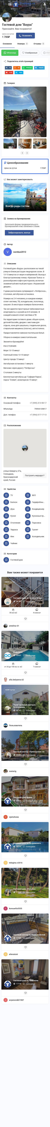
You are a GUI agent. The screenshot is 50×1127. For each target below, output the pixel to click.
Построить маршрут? (34, 475)
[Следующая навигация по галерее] (27, 153)
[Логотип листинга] (7, 17)
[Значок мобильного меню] (10, 4)
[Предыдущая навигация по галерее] (22, 153)
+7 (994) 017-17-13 (38, 415)
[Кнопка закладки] (25, 619)
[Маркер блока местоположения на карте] (25, 448)
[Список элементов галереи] (10, 143)
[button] (8, 68)
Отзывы (39, 44)
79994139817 (40, 409)
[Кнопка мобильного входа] (45, 4)
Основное (7, 44)
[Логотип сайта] (24, 4)
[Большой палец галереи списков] (25, 112)
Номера (22, 44)
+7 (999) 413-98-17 (38, 403)
